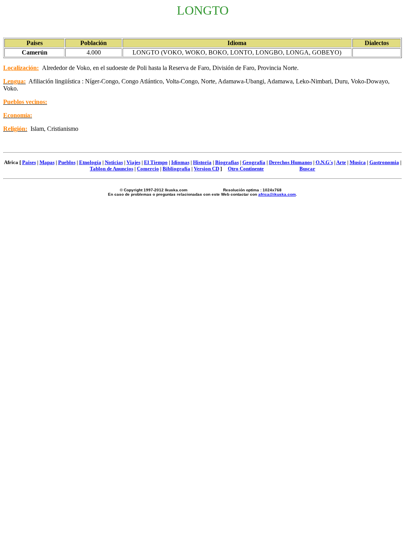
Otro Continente (246, 169)
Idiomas (180, 162)
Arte (341, 162)
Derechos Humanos (290, 162)
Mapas (47, 162)
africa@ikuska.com (277, 194)
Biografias (227, 162)
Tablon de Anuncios (111, 169)
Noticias (114, 162)
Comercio (148, 169)
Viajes (133, 162)
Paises (29, 162)
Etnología (90, 162)
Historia (202, 162)
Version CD (206, 169)
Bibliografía (176, 169)
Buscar (307, 169)
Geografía (253, 162)
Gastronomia (384, 162)
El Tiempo (156, 162)
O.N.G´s (324, 162)
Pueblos (67, 162)
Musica (358, 162)
